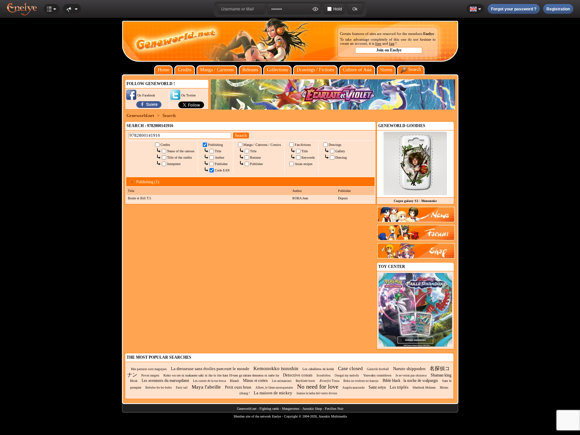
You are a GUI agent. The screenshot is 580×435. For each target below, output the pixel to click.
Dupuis (343, 198)
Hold (337, 9)
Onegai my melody (347, 375)
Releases (250, 69)
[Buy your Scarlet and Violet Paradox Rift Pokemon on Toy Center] (415, 345)
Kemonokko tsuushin (275, 368)
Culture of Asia (357, 69)
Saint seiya (377, 387)
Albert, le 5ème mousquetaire (274, 387)
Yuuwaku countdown (377, 375)
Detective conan (297, 375)
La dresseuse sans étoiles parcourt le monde (210, 368)
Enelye (428, 34)
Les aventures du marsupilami (165, 380)
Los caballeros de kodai (318, 369)
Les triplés (399, 387)
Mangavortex (290, 408)
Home (163, 69)
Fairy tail (182, 387)
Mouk (134, 381)
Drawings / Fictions (315, 69)
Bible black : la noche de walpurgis (410, 380)
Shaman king (441, 375)
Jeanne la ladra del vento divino (316, 393)
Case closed (350, 368)
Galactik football (378, 369)
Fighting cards (269, 408)
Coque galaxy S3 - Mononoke (415, 201)
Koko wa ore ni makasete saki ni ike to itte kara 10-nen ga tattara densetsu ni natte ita (221, 375)
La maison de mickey (273, 392)
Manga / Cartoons (217, 69)
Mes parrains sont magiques (149, 369)
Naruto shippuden (409, 368)
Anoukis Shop (312, 408)
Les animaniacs (282, 381)
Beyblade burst (305, 381)
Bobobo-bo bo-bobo (158, 387)
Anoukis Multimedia (333, 416)
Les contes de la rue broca (209, 381)
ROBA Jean (300, 198)
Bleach (234, 381)
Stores (386, 69)
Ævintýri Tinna (329, 381)
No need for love (317, 386)
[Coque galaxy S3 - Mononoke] (415, 193)
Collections (277, 69)
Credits (184, 69)
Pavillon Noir (334, 408)
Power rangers (150, 375)
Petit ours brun (238, 387)
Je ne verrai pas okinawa (411, 375)
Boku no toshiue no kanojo (361, 381)
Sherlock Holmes (424, 387)
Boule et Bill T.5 (139, 198)
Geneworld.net (140, 115)
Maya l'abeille (206, 387)
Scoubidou (324, 375)
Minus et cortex (255, 380)
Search (414, 69)
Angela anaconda (353, 387)
